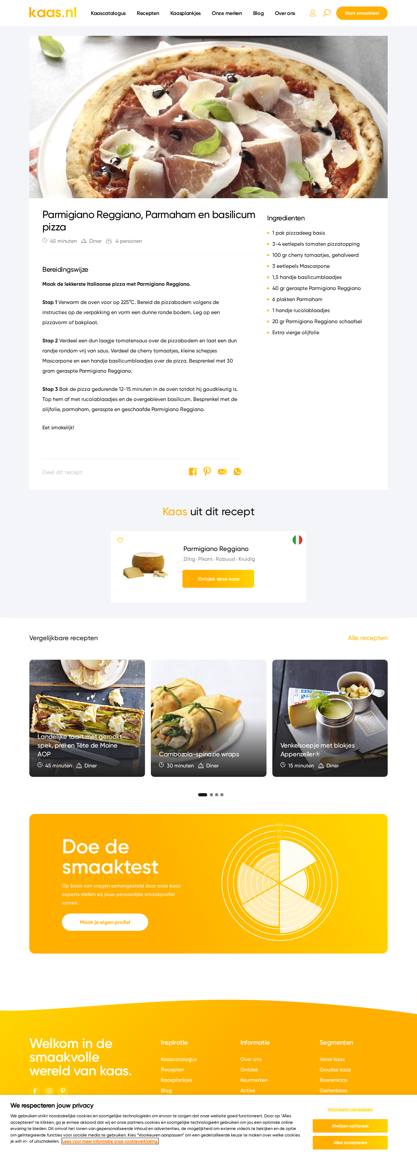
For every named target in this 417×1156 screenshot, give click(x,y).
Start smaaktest (362, 13)
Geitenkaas (333, 1090)
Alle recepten (368, 638)
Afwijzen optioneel (350, 1125)
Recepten (148, 13)
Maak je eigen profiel (105, 922)
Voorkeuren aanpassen (350, 1109)
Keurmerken (254, 1080)
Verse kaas (332, 1059)
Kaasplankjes (185, 13)
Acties (247, 1090)
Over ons (285, 13)
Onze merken (227, 13)
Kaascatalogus (108, 13)
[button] (200, 793)
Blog (258, 13)
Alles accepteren (350, 1142)
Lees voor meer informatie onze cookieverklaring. (110, 1141)
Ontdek (249, 1070)
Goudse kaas (335, 1070)
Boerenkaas (334, 1080)
